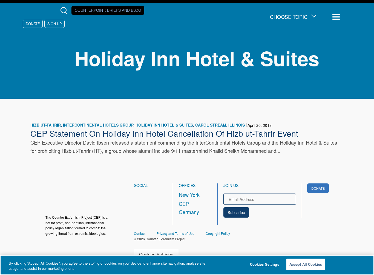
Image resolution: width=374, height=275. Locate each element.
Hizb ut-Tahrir (45, 125)
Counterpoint (108, 10)
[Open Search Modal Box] (65, 10)
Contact (139, 233)
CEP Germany (189, 207)
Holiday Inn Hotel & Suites (164, 125)
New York (189, 194)
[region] (187, 265)
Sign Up (54, 23)
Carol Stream (210, 125)
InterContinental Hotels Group (98, 125)
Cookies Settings (156, 254)
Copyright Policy (218, 233)
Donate (33, 23)
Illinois (236, 125)
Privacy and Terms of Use (175, 233)
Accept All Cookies (305, 264)
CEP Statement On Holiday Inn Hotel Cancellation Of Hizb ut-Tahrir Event (164, 133)
